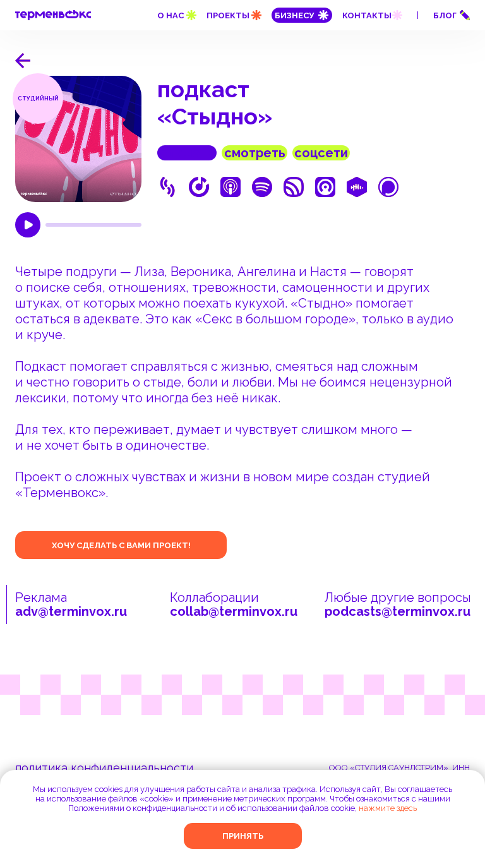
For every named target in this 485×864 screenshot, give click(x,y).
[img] (22, 60)
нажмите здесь (388, 808)
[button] (452, 15)
